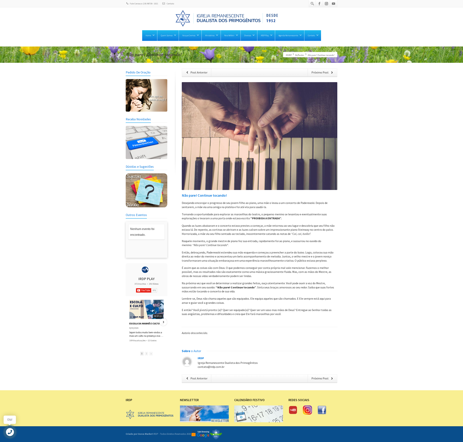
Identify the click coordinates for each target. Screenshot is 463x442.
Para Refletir (229, 35)
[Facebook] (319, 3)
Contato (170, 3)
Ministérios (209, 35)
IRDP (201, 358)
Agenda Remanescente (288, 35)
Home (148, 35)
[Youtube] (333, 3)
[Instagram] (326, 3)
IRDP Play (265, 35)
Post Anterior (198, 72)
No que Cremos (188, 35)
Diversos (247, 35)
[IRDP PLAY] (145, 269)
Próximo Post (320, 72)
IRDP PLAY (146, 278)
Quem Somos (167, 35)
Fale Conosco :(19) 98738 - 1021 (144, 3)
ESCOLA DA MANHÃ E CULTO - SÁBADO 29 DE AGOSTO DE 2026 (146, 323)
